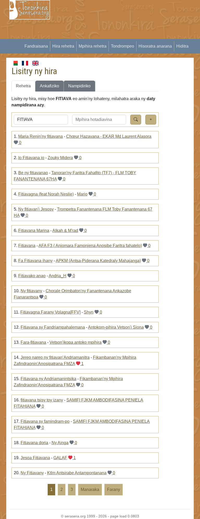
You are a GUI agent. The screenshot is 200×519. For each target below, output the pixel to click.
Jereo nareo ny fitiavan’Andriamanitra (55, 357)
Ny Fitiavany (32, 473)
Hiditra (182, 46)
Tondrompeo (122, 46)
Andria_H (57, 276)
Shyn (88, 312)
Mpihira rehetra (93, 46)
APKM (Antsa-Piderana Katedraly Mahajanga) (98, 260)
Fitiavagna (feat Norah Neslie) (46, 194)
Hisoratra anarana (155, 46)
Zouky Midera (60, 157)
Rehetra (23, 86)
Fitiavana (26, 245)
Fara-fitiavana (33, 342)
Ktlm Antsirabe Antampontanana (77, 473)
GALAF (60, 458)
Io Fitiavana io (31, 157)
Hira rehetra (63, 46)
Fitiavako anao (32, 276)
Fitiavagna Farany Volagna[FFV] (50, 312)
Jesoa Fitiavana (35, 458)
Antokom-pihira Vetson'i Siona (116, 327)
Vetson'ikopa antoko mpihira (75, 342)
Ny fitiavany (31, 291)
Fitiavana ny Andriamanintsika (48, 379)
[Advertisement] (128, 36)
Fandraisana (36, 46)
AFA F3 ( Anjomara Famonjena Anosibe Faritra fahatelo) (90, 245)
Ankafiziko (49, 86)
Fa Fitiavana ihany (35, 260)
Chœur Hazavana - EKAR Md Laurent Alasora (108, 136)
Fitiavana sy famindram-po (45, 421)
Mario (82, 194)
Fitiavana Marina (33, 230)
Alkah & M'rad (65, 230)
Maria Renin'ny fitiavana (40, 136)
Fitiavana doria (34, 442)
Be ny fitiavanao (33, 173)
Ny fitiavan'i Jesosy (36, 209)
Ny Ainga (60, 442)
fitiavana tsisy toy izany (42, 400)
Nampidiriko (79, 86)
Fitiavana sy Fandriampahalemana (53, 327)
